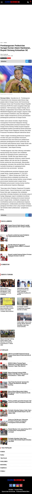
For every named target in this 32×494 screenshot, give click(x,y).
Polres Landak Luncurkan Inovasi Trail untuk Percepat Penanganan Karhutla (19, 401)
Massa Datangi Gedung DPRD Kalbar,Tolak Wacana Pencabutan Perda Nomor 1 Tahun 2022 (7, 342)
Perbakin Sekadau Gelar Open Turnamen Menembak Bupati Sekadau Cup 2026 (19, 440)
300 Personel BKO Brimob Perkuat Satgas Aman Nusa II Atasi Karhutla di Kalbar (19, 355)
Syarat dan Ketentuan (8, 491)
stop (9, 58)
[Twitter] (27, 61)
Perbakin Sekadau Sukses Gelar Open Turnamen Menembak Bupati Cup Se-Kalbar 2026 (19, 412)
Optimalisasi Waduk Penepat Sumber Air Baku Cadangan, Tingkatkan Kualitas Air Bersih (24, 291)
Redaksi (11, 489)
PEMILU (2, 471)
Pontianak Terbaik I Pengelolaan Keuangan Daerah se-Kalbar (23, 308)
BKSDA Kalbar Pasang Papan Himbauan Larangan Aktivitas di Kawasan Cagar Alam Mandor (17, 365)
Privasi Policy (19, 489)
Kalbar (2, 455)
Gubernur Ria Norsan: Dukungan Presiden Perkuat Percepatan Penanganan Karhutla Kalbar (18, 421)
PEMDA (5, 42)
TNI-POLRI (3, 458)
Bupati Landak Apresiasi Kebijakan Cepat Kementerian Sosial (18, 235)
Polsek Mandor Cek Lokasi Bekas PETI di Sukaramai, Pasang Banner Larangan (19, 430)
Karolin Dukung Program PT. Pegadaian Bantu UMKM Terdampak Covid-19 (19, 246)
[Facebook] (30, 61)
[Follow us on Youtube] (21, 485)
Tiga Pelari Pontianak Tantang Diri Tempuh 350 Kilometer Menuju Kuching (18, 383)
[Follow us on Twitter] (14, 485)
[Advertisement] (16, 24)
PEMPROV (3, 468)
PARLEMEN (3, 461)
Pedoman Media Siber (23, 491)
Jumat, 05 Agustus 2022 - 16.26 (6, 55)
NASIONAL (3, 464)
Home (1, 42)
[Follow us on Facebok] (10, 485)
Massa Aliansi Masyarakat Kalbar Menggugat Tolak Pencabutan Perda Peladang (5, 291)
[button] (30, 1)
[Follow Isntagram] (17, 485)
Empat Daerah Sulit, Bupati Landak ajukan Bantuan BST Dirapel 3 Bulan (19, 226)
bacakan (4, 58)
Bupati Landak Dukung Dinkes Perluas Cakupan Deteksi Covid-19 (19, 255)
